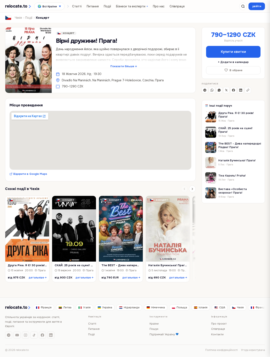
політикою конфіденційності (141, 194)
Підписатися (135, 208)
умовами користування (120, 197)
